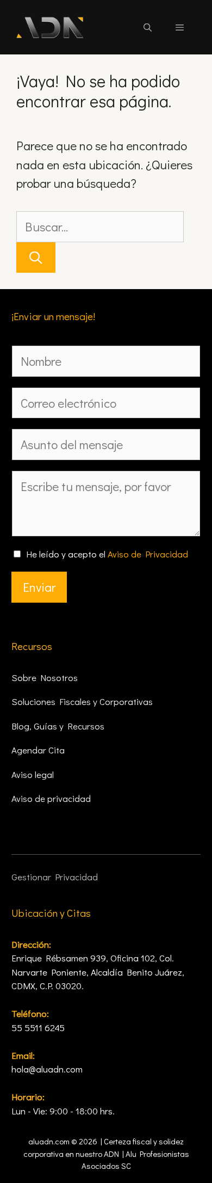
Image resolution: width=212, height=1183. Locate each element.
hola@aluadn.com (47, 1069)
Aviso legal (32, 774)
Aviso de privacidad (51, 798)
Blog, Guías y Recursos (57, 726)
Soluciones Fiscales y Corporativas (82, 701)
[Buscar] (35, 257)
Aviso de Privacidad (148, 554)
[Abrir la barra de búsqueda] (147, 27)
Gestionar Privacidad (54, 877)
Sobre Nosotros (44, 677)
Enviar (39, 587)
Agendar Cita (38, 750)
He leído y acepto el (107, 554)
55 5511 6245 (38, 1027)
